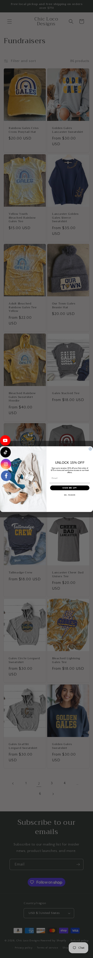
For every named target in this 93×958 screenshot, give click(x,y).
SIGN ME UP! (69, 488)
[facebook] (5, 474)
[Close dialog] (90, 448)
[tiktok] (5, 453)
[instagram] (5, 463)
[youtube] (5, 442)
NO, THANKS (70, 495)
